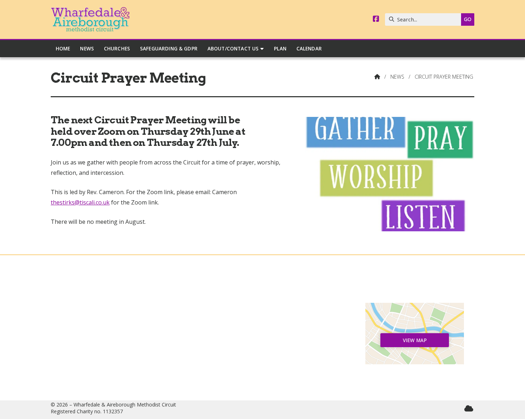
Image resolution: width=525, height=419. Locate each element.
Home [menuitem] (63, 48)
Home (110, 308)
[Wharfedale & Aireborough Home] (90, 19)
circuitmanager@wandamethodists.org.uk (266, 371)
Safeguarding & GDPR (110, 360)
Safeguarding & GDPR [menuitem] (169, 48)
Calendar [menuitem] (309, 48)
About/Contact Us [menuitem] (233, 48)
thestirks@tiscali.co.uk (80, 202)
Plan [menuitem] (280, 48)
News (397, 76)
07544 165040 (266, 360)
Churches (110, 331)
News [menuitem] (87, 48)
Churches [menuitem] (117, 48)
